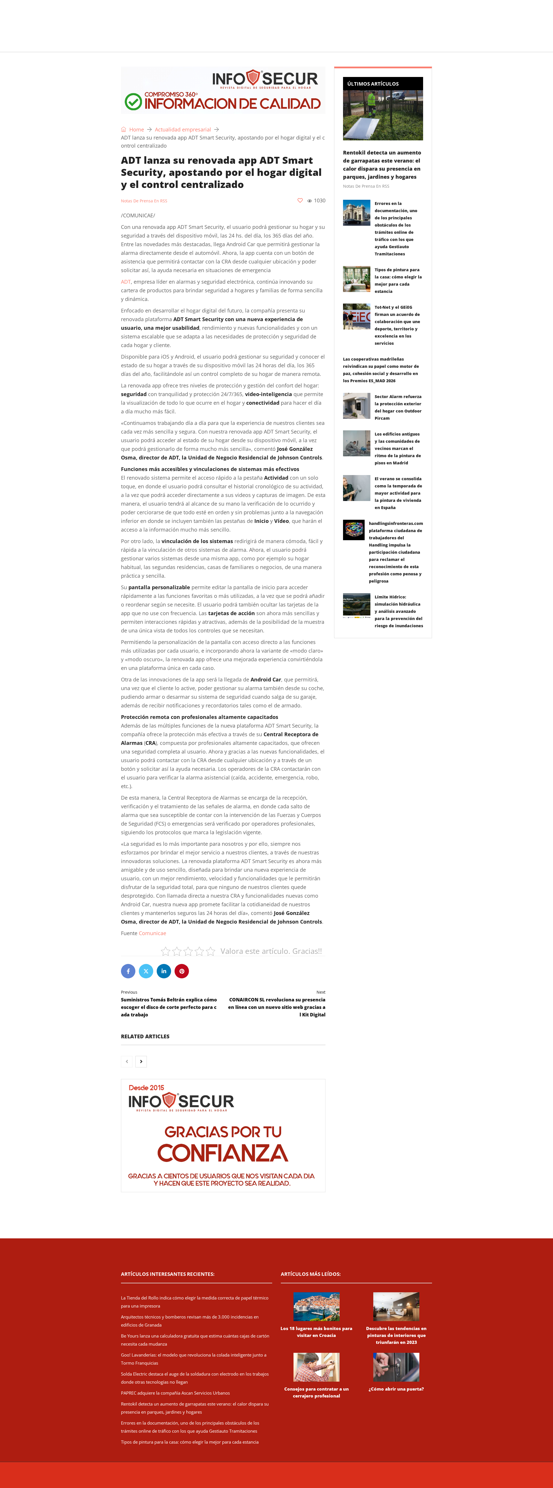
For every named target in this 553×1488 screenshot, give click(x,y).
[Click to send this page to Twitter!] (146, 971)
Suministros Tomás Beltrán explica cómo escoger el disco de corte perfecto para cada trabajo (169, 1003)
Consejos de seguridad (162, 44)
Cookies (369, 1478)
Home (136, 129)
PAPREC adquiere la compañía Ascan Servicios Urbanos (175, 1393)
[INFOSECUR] (165, 18)
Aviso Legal (327, 1478)
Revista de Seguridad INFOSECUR (229, 1478)
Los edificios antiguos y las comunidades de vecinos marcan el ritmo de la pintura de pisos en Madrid (398, 448)
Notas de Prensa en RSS (144, 201)
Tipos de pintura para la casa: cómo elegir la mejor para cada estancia (190, 1442)
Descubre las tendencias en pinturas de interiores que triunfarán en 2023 (396, 1335)
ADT (126, 281)
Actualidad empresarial (269, 44)
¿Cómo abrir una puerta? (396, 1389)
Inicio (119, 44)
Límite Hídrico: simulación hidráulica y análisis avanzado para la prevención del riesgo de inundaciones (399, 611)
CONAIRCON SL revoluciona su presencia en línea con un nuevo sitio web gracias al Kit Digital (276, 1003)
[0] (300, 200)
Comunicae (152, 933)
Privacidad (350, 1478)
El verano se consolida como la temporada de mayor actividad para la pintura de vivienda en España (398, 493)
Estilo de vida (215, 44)
